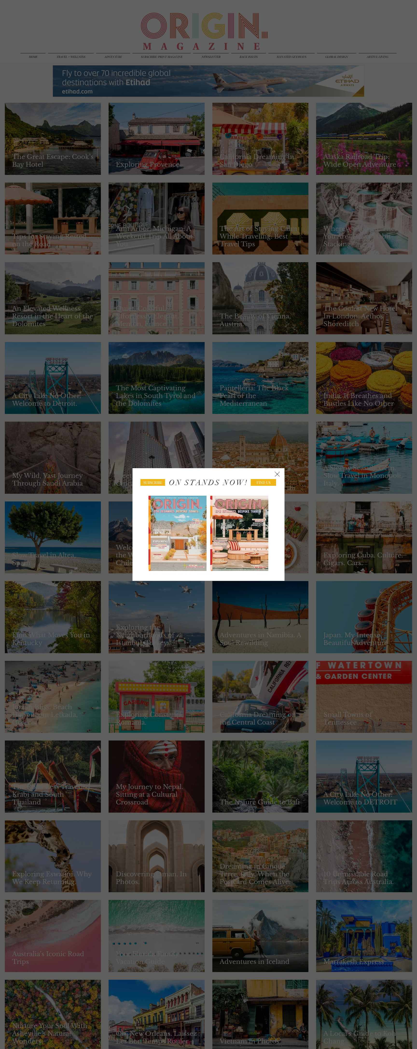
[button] (277, 474)
